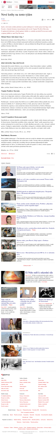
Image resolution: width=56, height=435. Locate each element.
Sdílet (50, 19)
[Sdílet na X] (54, 153)
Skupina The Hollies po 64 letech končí (46, 300)
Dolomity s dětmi (23, 406)
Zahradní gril (25, 417)
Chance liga (41, 380)
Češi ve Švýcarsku (24, 402)
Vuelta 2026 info (23, 380)
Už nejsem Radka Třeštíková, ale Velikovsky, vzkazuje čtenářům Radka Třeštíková (36, 217)
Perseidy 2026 (35, 410)
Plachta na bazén (18, 414)
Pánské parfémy (34, 422)
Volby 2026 (3, 380)
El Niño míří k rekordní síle (39, 272)
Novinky (3, 19)
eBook (44, 19)
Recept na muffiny (5, 398)
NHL (39, 390)
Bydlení (18, 207)
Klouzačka (37, 414)
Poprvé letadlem (23, 398)
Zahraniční (19, 170)
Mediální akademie (31, 427)
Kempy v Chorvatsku (24, 395)
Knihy (12, 158)
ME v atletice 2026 (42, 386)
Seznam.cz (51, 2)
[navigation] (2, 2)
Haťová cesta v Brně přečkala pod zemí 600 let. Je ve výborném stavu (35, 253)
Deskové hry (50, 419)
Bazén (11, 414)
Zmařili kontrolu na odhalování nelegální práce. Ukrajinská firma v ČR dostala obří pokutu (34, 192)
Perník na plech (4, 406)
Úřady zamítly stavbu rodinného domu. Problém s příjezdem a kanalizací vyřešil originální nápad (35, 204)
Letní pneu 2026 (42, 395)
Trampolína (26, 414)
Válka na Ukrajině (20, 242)
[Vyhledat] (30, 2)
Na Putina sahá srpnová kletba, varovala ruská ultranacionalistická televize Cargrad (30, 168)
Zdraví (18, 183)
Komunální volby (5, 390)
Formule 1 (40, 388)
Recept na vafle (4, 404)
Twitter (11, 427)
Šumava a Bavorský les (25, 400)
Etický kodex (40, 427)
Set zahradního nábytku (46, 414)
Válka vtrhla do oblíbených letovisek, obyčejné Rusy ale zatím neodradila (8, 302)
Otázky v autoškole (42, 404)
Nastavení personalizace (32, 429)
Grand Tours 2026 (24, 390)
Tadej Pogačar (23, 386)
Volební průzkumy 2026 (6, 382)
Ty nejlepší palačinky (6, 395)
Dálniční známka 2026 (43, 398)
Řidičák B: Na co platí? (43, 402)
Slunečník (32, 414)
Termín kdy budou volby (6, 386)
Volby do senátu (5, 388)
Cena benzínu (43, 410)
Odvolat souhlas (21, 429)
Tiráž (25, 427)
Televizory (19, 422)
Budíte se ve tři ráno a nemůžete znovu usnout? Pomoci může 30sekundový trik (35, 180)
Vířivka (31, 417)
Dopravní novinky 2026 (43, 400)
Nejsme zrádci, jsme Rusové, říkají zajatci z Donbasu (32, 240)
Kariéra (21, 427)
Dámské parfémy (36, 419)
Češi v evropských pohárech (27, 412)
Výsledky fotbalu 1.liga (43, 382)
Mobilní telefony (17, 419)
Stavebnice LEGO (26, 419)
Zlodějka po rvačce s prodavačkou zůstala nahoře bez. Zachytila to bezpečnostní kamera (35, 229)
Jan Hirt (21, 384)
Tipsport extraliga (42, 384)
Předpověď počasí (27, 410)
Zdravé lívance (4, 400)
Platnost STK (41, 406)
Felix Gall (22, 388)
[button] (8, 171)
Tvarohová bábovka (5, 402)
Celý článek (44, 281)
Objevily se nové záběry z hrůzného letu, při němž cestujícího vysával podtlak (27, 302)
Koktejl (18, 231)
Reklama (16, 427)
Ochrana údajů (47, 427)
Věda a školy (19, 256)
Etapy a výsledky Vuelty (25, 382)
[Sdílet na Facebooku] (52, 153)
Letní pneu (43, 419)
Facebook (6, 427)
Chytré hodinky (26, 422)
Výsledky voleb (4, 384)
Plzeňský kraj (19, 195)
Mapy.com (19, 410)
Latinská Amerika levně (25, 404)
